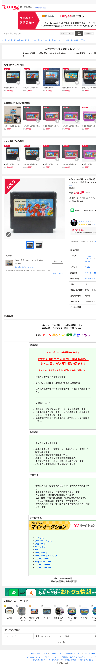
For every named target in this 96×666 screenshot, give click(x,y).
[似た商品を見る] (8, 234)
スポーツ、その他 (72, 40)
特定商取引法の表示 (40, 660)
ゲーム (33, 40)
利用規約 (65, 657)
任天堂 (71, 185)
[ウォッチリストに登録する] (18, 83)
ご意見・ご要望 (70, 660)
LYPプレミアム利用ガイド (79, 657)
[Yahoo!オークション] (17, 6)
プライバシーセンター (51, 657)
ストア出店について (56, 660)
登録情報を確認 (40, 8)
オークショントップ (8, 40)
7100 (93, 224)
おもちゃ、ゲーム (23, 40)
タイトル (61, 40)
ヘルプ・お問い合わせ (85, 660)
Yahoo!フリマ (55, 653)
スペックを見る (58, 273)
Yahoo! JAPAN (90, 653)
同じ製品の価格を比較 (24, 267)
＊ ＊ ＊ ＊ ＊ (83, 221)
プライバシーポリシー (34, 657)
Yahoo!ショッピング (73, 653)
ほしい (59, 261)
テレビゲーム (42, 40)
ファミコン (52, 40)
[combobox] (31, 33)
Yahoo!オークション (39, 653)
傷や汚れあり (90, 279)
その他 (82, 40)
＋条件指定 (89, 33)
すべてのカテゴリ (67, 33)
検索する (79, 33)
